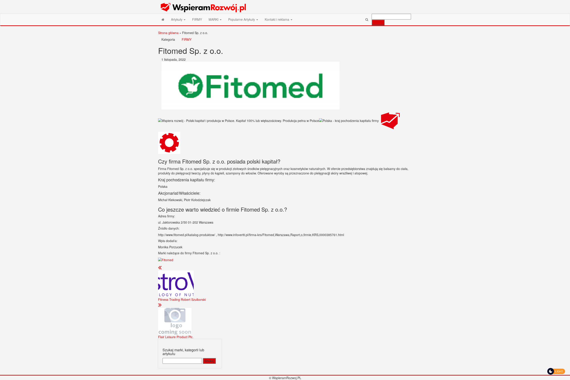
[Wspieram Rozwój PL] (163, 19)
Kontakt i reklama (277, 19)
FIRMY (197, 19)
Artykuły (177, 19)
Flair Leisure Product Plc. (175, 337)
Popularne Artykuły (242, 19)
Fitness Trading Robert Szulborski (182, 299)
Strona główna (168, 32)
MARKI (214, 19)
